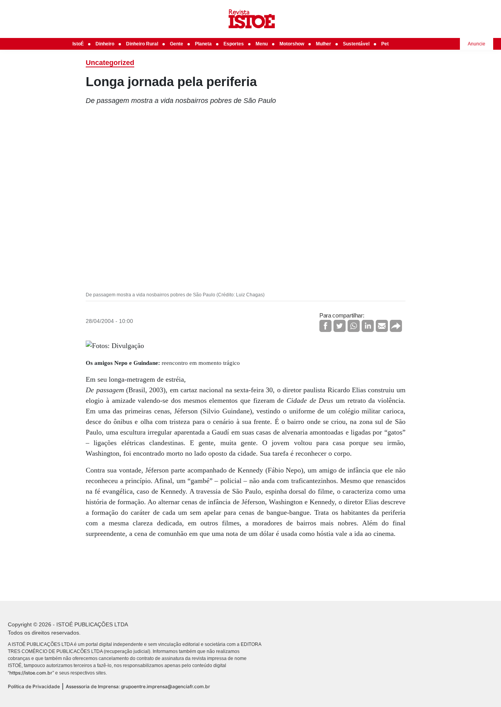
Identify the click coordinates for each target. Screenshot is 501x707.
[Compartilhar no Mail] (382, 326)
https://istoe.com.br (30, 673)
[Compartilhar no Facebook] (325, 326)
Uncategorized (110, 63)
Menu (262, 44)
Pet (385, 44)
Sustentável (356, 44)
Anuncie (476, 44)
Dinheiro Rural (142, 44)
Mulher (323, 44)
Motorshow (291, 44)
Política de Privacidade (34, 686)
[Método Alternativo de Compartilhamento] (396, 326)
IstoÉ (78, 44)
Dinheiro (105, 44)
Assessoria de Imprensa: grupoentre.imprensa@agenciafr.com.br (138, 686)
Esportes (233, 44)
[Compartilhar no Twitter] (339, 326)
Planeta (203, 44)
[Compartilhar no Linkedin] (368, 326)
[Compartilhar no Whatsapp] (354, 326)
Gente (176, 44)
